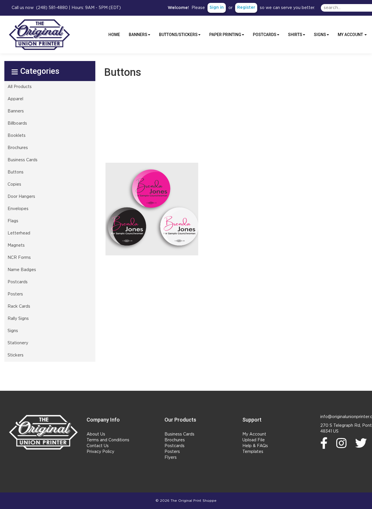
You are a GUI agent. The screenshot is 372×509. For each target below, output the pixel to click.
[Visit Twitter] (362, 443)
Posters (172, 452)
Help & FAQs (255, 446)
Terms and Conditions (108, 440)
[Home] (43, 432)
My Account (254, 434)
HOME (114, 34)
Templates (252, 452)
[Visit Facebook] (325, 443)
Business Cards (179, 434)
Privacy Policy (100, 452)
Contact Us (98, 446)
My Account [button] (351, 34)
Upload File (253, 440)
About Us (96, 434)
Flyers (170, 458)
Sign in (217, 8)
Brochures (174, 440)
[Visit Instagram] (342, 443)
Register (246, 8)
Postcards (174, 446)
